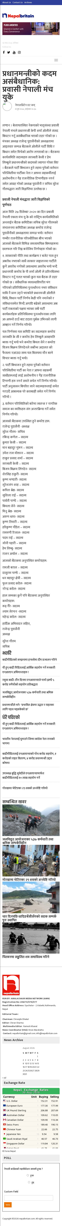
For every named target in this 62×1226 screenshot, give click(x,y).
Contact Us (18, 2)
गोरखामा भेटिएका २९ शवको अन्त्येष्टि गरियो (25, 788)
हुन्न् (33, 1182)
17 (26, 1067)
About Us (6, 2)
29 (38, 1070)
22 (38, 1067)
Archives (28, 2)
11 (28, 1063)
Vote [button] (8, 1205)
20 (33, 1067)
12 (31, 1063)
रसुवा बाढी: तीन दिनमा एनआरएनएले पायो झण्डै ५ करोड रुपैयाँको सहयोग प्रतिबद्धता (28, 682)
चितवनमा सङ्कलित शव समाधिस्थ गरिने (25, 957)
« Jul (4, 1078)
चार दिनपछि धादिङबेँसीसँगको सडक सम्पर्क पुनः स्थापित (29, 918)
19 (31, 1067)
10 (26, 1063)
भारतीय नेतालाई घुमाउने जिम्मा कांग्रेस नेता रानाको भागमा (28, 741)
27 (33, 1070)
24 (26, 1070)
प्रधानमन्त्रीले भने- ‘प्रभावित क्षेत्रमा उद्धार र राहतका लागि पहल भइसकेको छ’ (28, 707)
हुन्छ (32, 1175)
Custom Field (11, 1192)
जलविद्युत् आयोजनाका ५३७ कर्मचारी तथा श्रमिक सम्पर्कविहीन (27, 694)
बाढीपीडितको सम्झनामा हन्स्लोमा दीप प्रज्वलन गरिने (29, 660)
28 (36, 1070)
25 (29, 1070)
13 (33, 1063)
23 (24, 1070)
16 (24, 1067)
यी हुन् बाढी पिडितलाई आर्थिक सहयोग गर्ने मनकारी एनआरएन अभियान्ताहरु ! (28, 670)
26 (31, 1070)
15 (38, 1063)
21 (36, 1067)
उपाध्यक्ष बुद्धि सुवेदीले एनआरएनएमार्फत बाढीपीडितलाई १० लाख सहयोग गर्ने (23, 775)
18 (29, 1067)
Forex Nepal (10, 1151)
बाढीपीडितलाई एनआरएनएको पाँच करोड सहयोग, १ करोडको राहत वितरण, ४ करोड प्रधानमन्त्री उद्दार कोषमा (29, 758)
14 (36, 1063)
